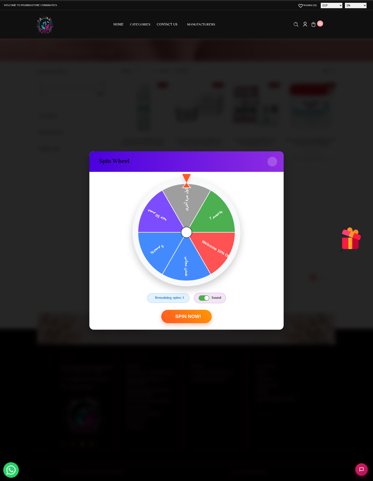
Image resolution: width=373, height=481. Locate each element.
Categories (140, 25)
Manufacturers (201, 25)
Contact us (167, 24)
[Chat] (361, 469)
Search (296, 24)
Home (118, 24)
